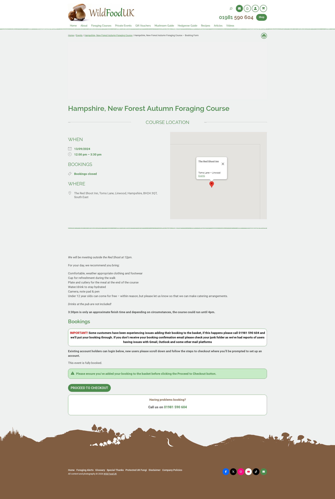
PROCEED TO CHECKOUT (89, 388)
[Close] (223, 164)
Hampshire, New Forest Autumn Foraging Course (108, 35)
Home (71, 35)
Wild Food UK (110, 473)
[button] (211, 184)
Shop (261, 17)
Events (79, 35)
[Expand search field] (231, 8)
